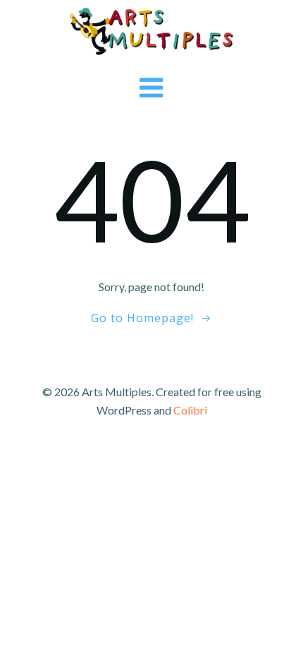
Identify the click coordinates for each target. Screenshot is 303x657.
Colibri (190, 410)
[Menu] (152, 88)
